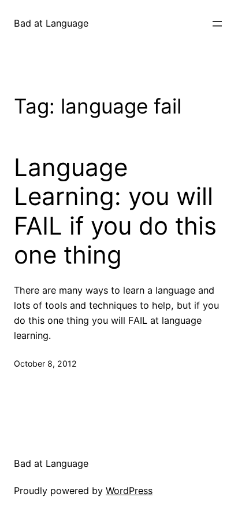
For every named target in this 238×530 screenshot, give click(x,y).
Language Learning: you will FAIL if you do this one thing (115, 211)
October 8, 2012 (45, 363)
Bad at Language (51, 23)
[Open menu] (217, 24)
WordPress (129, 490)
